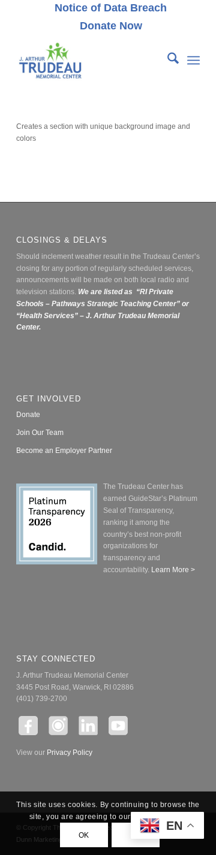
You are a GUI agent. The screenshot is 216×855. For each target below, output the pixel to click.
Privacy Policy (69, 752)
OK (84, 835)
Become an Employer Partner (64, 450)
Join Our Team (40, 432)
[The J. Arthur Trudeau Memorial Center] (89, 60)
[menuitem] (111, 8)
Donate (28, 414)
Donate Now (111, 26)
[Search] (167, 60)
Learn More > (172, 570)
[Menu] (193, 60)
